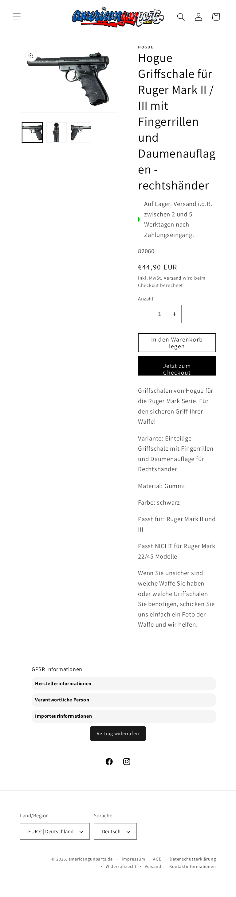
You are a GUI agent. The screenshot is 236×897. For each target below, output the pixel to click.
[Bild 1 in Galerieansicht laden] (32, 132)
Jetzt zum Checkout (177, 369)
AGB (157, 859)
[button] (17, 16)
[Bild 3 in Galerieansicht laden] (81, 132)
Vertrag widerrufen (118, 733)
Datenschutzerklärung (193, 859)
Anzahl (145, 298)
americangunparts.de (91, 859)
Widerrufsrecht (121, 866)
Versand (173, 278)
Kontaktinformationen (192, 866)
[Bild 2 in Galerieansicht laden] (56, 132)
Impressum (133, 859)
